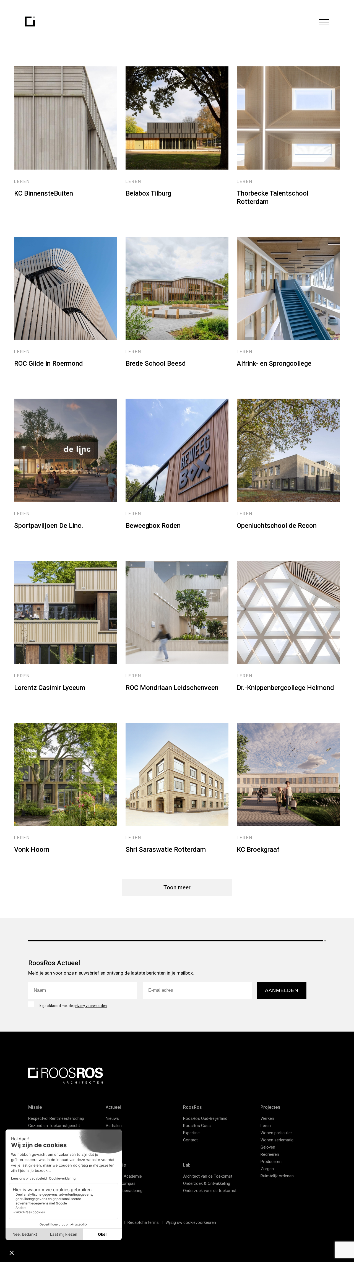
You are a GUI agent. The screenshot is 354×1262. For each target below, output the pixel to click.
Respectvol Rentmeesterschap (56, 1118)
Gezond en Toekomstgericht (54, 1125)
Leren (266, 1125)
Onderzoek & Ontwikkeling (206, 1183)
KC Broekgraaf (258, 849)
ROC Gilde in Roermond (48, 363)
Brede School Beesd (156, 363)
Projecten (270, 1107)
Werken (267, 1118)
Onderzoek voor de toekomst (209, 1190)
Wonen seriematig (277, 1140)
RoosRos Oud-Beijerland (205, 1118)
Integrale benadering (124, 1190)
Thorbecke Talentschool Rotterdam (272, 197)
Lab (187, 1165)
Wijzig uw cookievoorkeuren (190, 1222)
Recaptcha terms (143, 1222)
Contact (190, 1140)
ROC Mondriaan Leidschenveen (172, 688)
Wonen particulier (276, 1132)
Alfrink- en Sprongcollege (274, 363)
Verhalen (114, 1125)
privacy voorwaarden (90, 1006)
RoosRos (192, 1107)
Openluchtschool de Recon (277, 525)
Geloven (268, 1147)
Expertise (191, 1132)
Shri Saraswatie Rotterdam (166, 849)
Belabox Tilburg (148, 193)
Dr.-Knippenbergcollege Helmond (285, 688)
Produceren (271, 1161)
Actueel (113, 1107)
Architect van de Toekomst (207, 1176)
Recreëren (270, 1154)
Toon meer (177, 887)
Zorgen (267, 1168)
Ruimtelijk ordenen (277, 1175)
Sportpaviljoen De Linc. (48, 525)
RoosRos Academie (124, 1176)
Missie (35, 1107)
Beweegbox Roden (153, 525)
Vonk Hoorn (31, 849)
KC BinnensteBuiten (43, 193)
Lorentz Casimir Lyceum (49, 688)
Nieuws (112, 1118)
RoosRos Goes (197, 1125)
